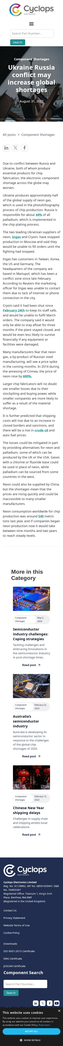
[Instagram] (43, 1003)
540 (41, 516)
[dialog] (31, 1026)
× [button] (59, 1011)
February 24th (14, 310)
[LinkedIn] (49, 1003)
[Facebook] (56, 1003)
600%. (27, 376)
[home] (31, 10)
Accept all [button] (31, 1031)
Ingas (16, 237)
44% (39, 215)
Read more (44, 1024)
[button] (31, 24)
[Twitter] (35, 1003)
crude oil (41, 430)
